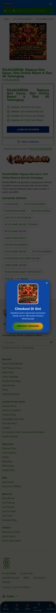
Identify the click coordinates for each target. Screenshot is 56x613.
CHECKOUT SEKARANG (28, 326)
